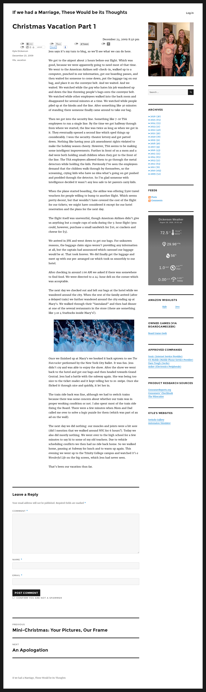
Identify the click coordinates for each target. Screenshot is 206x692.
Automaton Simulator (159, 423)
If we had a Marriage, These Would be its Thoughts (69, 12)
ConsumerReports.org (159, 390)
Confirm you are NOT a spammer (39, 598)
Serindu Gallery (156, 419)
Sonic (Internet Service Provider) (165, 356)
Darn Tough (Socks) (158, 363)
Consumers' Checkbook (160, 393)
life (14, 60)
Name (17, 559)
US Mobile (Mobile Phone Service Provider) (170, 360)
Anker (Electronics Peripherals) (164, 366)
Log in (190, 12)
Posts (154, 197)
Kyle (164, 306)
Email (17, 575)
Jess (177, 306)
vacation (21, 60)
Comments (157, 200)
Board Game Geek (157, 333)
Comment (20, 511)
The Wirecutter (156, 396)
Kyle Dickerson (20, 51)
